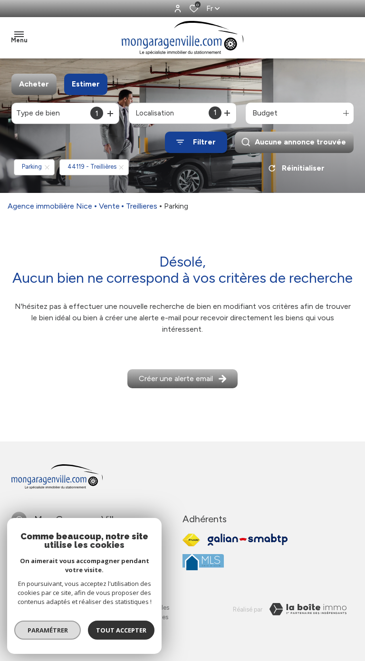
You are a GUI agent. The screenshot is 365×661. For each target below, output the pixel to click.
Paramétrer (48, 630)
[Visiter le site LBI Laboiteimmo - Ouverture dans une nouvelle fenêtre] (308, 609)
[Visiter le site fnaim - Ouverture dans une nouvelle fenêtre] (191, 540)
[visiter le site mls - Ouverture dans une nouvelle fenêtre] (203, 562)
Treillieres (141, 206)
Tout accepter (121, 630)
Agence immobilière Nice (50, 206)
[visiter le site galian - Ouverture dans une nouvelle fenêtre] (248, 540)
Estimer (86, 83)
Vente (109, 206)
